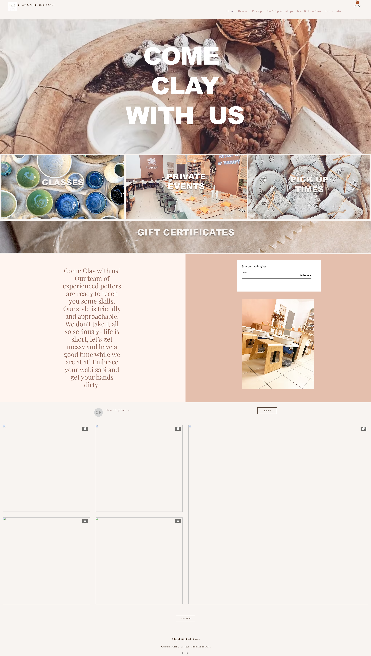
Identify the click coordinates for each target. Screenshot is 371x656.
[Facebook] (354, 6)
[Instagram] (359, 6)
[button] (357, 2)
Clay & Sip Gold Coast (186, 639)
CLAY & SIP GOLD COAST (36, 5)
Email (244, 272)
